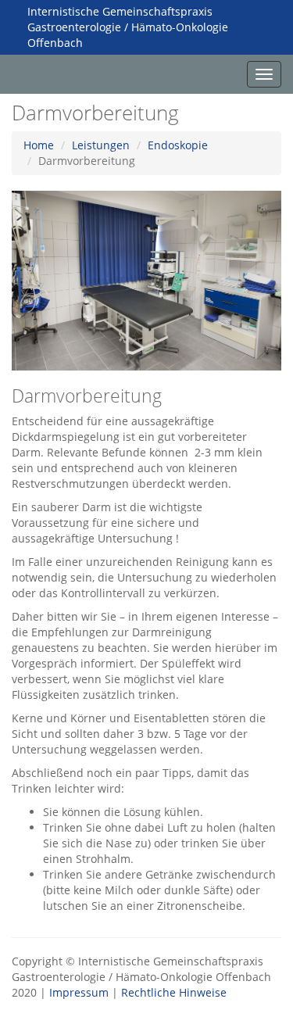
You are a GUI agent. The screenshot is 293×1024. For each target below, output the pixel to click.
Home (38, 145)
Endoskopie (178, 145)
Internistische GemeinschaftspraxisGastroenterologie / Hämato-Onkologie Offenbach (127, 27)
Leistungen (101, 145)
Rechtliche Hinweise (174, 992)
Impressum (79, 992)
